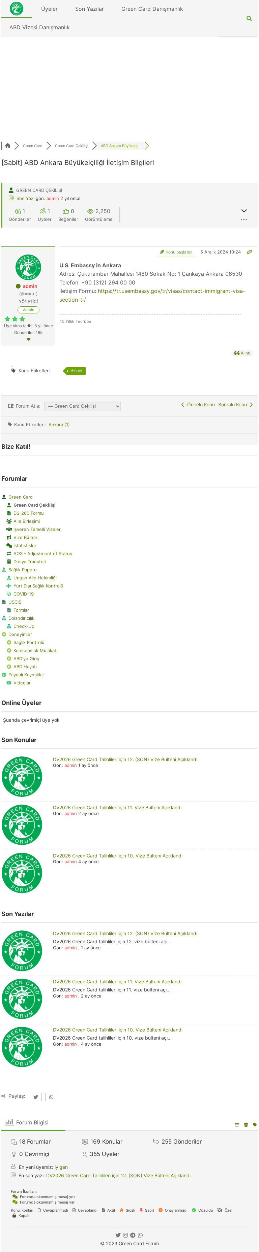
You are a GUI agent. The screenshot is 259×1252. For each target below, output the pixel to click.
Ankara (76, 371)
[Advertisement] (129, 88)
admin (53, 198)
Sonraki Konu (234, 404)
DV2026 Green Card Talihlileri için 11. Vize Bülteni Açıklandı (117, 807)
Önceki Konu (199, 404)
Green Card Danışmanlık (152, 8)
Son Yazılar (89, 8)
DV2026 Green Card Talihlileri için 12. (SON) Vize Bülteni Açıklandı (125, 759)
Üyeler (49, 8)
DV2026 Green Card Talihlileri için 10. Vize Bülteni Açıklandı (117, 855)
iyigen (61, 1167)
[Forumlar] (7, 145)
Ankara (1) (59, 424)
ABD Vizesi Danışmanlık (39, 27)
